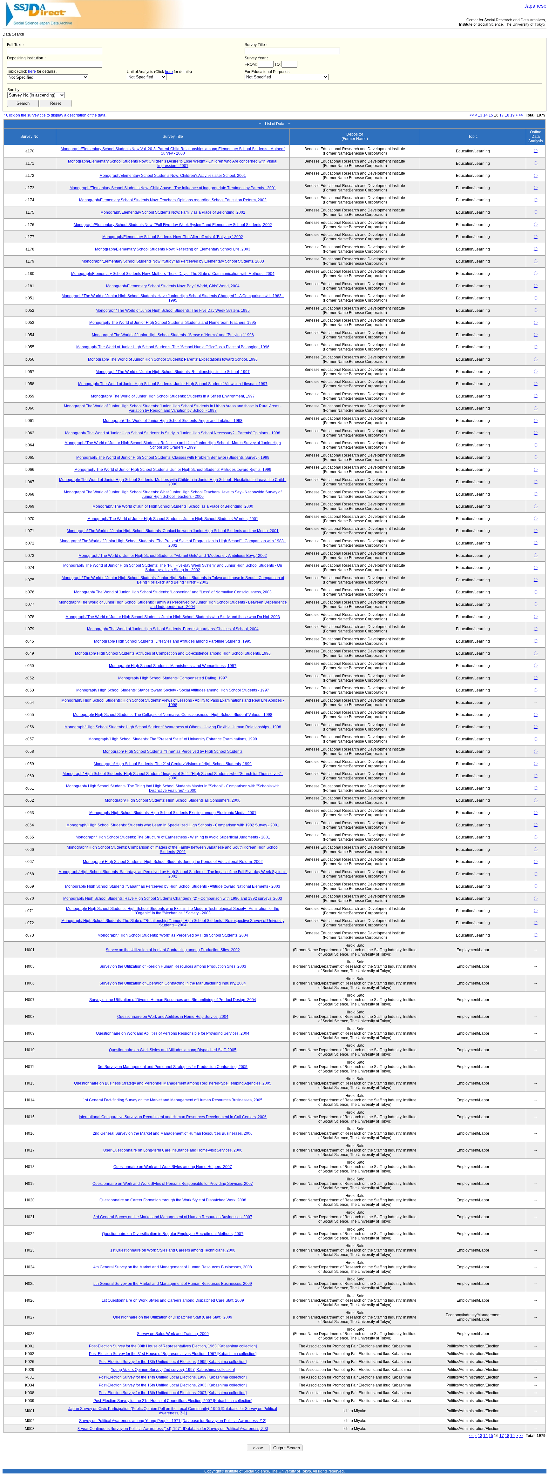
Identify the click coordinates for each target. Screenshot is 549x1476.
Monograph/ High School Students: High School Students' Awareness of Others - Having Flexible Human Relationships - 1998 (172, 727)
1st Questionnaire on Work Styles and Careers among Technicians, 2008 (172, 1250)
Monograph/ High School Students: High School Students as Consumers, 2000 (173, 800)
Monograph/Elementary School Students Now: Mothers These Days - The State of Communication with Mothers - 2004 (172, 273)
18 (507, 115)
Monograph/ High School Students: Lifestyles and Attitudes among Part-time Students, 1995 (172, 641)
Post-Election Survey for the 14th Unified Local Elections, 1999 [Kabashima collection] (173, 1377)
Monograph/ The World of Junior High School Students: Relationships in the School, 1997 (173, 372)
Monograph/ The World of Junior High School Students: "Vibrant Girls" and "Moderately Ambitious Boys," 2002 (172, 555)
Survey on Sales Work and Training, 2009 (173, 1334)
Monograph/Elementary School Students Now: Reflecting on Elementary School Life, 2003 (172, 249)
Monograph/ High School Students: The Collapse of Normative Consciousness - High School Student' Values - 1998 (172, 714)
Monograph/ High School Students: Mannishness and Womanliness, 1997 (172, 666)
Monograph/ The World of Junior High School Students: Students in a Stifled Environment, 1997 (173, 396)
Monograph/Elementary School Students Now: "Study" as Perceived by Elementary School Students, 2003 (173, 261)
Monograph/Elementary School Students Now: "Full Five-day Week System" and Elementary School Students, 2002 (173, 225)
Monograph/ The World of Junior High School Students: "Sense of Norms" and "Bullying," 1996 (173, 335)
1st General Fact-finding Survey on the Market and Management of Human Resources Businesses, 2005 (172, 1100)
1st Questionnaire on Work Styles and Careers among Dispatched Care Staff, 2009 (173, 1300)
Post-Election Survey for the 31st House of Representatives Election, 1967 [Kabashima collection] (172, 1354)
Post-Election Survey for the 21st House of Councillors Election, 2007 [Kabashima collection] (172, 1401)
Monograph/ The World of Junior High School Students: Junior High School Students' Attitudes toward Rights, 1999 (172, 469)
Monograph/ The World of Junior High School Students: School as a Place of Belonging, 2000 (172, 506)
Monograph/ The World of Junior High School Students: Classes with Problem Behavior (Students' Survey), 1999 (172, 457)
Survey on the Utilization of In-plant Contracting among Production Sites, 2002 (173, 950)
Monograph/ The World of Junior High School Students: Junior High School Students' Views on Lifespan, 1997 (173, 384)
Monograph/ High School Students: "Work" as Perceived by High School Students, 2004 (173, 935)
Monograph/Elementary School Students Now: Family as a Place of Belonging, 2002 (172, 212)
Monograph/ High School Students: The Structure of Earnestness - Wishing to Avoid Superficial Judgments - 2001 (173, 837)
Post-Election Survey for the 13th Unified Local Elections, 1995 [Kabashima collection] (173, 1361)
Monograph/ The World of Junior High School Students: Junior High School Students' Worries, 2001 (172, 519)
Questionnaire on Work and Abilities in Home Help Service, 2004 (172, 1016)
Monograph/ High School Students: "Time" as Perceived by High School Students (172, 751)
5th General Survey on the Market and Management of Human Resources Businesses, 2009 (172, 1283)
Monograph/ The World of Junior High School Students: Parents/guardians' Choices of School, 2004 (173, 629)
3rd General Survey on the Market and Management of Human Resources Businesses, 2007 (172, 1217)
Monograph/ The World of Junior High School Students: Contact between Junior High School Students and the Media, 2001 (173, 531)
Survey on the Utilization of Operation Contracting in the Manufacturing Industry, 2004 (172, 983)
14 (485, 115)
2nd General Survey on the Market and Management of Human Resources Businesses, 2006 (173, 1133)
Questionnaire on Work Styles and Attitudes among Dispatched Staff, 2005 (172, 1050)
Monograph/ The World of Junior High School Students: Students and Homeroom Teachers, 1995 (172, 322)
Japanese (535, 6)
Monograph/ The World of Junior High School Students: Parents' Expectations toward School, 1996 (173, 359)
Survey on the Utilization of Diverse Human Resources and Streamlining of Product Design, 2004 (172, 1000)
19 (512, 115)
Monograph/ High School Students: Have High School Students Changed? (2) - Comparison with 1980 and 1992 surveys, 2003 (172, 898)
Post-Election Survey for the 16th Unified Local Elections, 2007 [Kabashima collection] (173, 1393)
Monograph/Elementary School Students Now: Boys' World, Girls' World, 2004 (173, 286)
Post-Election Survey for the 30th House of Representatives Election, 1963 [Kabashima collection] (173, 1346)
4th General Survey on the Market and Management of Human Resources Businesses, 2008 (172, 1267)
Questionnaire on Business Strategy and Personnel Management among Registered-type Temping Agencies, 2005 (172, 1083)
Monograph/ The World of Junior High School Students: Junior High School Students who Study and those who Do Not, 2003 (172, 617)
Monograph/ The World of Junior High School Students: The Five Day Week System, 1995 (173, 310)
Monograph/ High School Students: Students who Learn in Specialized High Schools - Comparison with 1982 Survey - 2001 (172, 825)
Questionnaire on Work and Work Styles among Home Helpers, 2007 (172, 1167)
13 (480, 115)
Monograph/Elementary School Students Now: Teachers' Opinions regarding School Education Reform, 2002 (173, 200)
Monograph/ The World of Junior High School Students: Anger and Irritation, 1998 (172, 420)
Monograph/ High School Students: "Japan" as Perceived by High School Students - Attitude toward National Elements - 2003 (172, 886)
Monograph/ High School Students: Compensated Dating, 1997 (172, 678)
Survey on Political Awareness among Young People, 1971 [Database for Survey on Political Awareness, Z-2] (172, 1421)
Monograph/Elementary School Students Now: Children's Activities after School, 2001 (172, 175)
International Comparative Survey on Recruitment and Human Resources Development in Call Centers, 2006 (173, 1117)
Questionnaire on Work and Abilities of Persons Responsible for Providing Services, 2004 (172, 1033)
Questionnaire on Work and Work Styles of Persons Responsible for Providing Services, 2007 (172, 1183)
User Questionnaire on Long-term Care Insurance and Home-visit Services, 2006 (172, 1150)
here (32, 71)
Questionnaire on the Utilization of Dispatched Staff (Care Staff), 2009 (172, 1317)
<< (471, 115)
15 (491, 115)
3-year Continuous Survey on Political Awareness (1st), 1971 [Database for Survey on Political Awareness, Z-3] (173, 1428)
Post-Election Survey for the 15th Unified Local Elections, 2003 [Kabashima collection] (173, 1385)
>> (521, 115)
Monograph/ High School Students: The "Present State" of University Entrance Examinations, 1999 (172, 739)
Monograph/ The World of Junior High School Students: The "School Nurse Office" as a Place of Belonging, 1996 (172, 347)
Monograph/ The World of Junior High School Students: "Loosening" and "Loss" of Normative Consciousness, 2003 (173, 592)
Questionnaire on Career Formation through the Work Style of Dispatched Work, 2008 (172, 1200)
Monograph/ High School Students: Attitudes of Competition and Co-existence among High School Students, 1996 (173, 653)
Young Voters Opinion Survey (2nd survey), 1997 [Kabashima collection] (173, 1369)
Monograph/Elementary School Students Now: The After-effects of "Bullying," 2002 (172, 237)
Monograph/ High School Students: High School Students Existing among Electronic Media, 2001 (172, 813)
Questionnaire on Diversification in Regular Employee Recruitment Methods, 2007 (172, 1234)
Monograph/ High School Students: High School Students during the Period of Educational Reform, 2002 (173, 861)
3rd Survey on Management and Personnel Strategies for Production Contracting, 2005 (172, 1067)
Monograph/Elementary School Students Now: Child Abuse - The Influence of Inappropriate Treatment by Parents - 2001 (173, 188)
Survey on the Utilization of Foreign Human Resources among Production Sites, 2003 (172, 966)
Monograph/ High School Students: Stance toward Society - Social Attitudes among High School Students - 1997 (172, 690)
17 (501, 115)
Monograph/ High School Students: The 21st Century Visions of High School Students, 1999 (173, 764)
